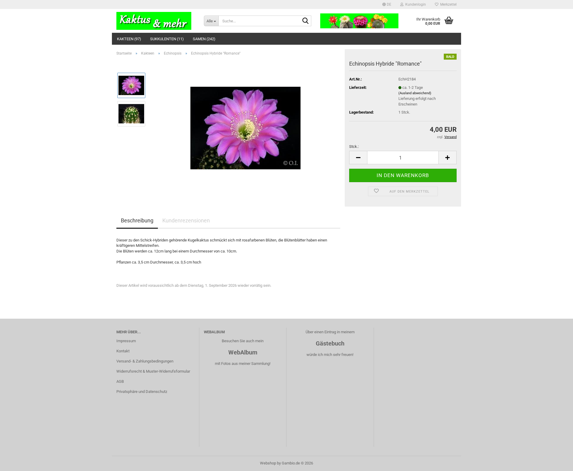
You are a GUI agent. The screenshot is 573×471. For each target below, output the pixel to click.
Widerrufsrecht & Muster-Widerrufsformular (153, 371)
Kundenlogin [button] (414, 4)
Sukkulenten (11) (167, 39)
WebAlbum (242, 352)
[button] (387, 4)
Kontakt (123, 351)
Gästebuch (330, 343)
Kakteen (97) (129, 39)
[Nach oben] (557, 462)
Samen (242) (204, 39)
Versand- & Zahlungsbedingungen (144, 361)
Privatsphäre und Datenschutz (141, 391)
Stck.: (354, 146)
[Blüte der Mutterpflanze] (245, 127)
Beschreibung (137, 220)
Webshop (268, 463)
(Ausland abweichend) (414, 93)
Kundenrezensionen (186, 220)
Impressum (126, 341)
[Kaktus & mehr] (155, 21)
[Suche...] (305, 21)
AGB (120, 381)
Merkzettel (447, 4)
